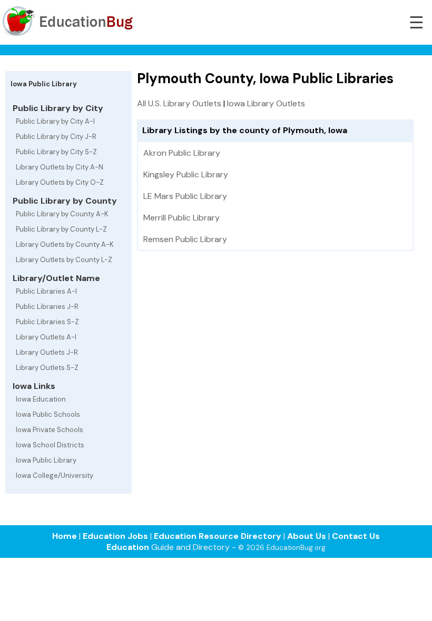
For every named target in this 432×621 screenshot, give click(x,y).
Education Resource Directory (217, 536)
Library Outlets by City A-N (59, 167)
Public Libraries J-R (47, 306)
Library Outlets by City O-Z (60, 182)
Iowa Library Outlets (266, 103)
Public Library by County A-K (62, 213)
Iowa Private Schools (49, 429)
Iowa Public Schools (48, 414)
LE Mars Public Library (185, 196)
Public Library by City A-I (55, 121)
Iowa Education (41, 399)
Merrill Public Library (181, 217)
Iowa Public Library (46, 460)
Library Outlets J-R (47, 352)
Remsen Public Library (185, 239)
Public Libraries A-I (46, 291)
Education (127, 547)
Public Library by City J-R (56, 136)
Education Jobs (115, 536)
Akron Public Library (181, 152)
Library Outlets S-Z (47, 367)
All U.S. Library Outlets (179, 103)
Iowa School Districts (50, 444)
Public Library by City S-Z (56, 151)
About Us (306, 536)
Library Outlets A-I (46, 337)
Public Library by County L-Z (61, 229)
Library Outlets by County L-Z (64, 259)
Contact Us (356, 536)
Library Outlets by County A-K (65, 244)
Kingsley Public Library (185, 174)
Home (64, 536)
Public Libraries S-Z (47, 321)
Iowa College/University (54, 475)
